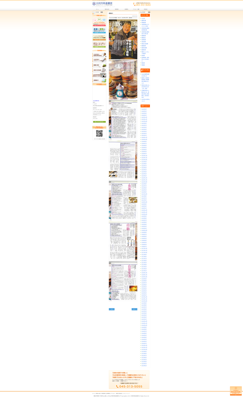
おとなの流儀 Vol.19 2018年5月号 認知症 (121, 17)
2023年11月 (144, 157)
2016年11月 (144, 274)
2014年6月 (144, 333)
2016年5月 (144, 286)
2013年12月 (144, 345)
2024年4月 (144, 149)
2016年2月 (144, 293)
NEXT (134, 309)
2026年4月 (144, 113)
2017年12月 (144, 248)
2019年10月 (144, 214)
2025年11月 (144, 119)
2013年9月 (144, 351)
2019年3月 (144, 226)
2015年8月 (144, 305)
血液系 (143, 55)
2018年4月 (144, 240)
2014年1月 (144, 343)
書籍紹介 (144, 37)
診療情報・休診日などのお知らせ (145, 59)
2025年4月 (144, 129)
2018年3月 (144, 242)
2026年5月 (144, 111)
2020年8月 (144, 204)
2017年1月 (144, 270)
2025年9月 (144, 123)
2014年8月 (144, 329)
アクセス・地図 (114, 393)
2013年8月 (144, 353)
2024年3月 (144, 151)
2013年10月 (144, 349)
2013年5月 (144, 359)
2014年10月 (144, 325)
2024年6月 (144, 145)
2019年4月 (144, 224)
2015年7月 (144, 307)
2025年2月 (144, 133)
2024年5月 (144, 147)
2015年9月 (144, 303)
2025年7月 (144, 125)
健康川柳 (144, 20)
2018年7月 (144, 234)
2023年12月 (144, 155)
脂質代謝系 (144, 47)
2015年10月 (144, 301)
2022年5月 (144, 189)
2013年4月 (144, 361)
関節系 (143, 63)
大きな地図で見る (96, 100)
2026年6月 (144, 109)
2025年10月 (144, 121)
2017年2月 (144, 268)
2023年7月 (144, 165)
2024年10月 (144, 139)
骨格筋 (143, 65)
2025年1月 (144, 135)
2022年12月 (144, 177)
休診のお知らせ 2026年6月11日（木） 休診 (146, 86)
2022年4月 (144, 192)
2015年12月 (144, 296)
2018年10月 (144, 230)
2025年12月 (144, 117)
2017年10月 (144, 252)
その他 (143, 18)
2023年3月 (144, 173)
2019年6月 (144, 222)
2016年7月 (144, 282)
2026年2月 (144, 115)
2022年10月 (144, 181)
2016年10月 (144, 276)
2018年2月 (144, 244)
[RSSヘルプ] (94, 14)
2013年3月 (144, 363)
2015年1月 (144, 319)
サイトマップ (126, 393)
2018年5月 (144, 238)
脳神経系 (144, 49)
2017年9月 (144, 254)
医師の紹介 (98, 393)
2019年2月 (144, 228)
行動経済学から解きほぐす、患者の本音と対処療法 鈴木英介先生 (145, 94)
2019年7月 (144, 220)
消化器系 (144, 41)
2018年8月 (144, 232)
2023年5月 (144, 169)
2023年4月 (144, 171)
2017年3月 (144, 266)
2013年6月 (144, 357)
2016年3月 (144, 290)
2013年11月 (144, 347)
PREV (112, 309)
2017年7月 (144, 258)
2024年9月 (144, 141)
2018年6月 (144, 236)
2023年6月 (144, 167)
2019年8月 (144, 218)
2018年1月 (144, 246)
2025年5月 (144, 127)
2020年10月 (144, 202)
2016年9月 (144, 278)
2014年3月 (144, 339)
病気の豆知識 (145, 43)
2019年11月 (144, 212)
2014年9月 (144, 327)
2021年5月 (144, 200)
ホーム (93, 393)
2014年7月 (144, 331)
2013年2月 (144, 365)
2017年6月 (144, 260)
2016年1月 (144, 295)
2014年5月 (144, 335)
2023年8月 (144, 163)
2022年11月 (144, 179)
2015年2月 (144, 317)
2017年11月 (144, 250)
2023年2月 (144, 175)
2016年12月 (144, 272)
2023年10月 (144, 159)
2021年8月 (144, 196)
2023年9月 (144, 161)
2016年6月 (144, 284)
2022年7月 (144, 185)
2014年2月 (144, 341)
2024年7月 (144, 143)
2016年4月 (144, 288)
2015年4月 (144, 313)
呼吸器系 (144, 22)
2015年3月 (144, 315)
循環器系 (144, 35)
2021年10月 (144, 194)
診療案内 (108, 393)
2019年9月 (144, 216)
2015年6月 (144, 309)
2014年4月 (144, 337)
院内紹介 (121, 393)
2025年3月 (144, 131)
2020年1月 (144, 208)
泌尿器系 (144, 39)
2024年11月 (144, 137)
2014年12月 (144, 321)
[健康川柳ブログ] (99, 67)
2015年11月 (144, 299)
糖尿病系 (144, 45)
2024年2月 (144, 153)
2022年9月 (144, 183)
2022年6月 (144, 187)
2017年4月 (144, 264)
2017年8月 (144, 256)
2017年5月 (144, 262)
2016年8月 (144, 280)
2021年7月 (144, 198)
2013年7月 (144, 355)
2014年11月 (144, 323)
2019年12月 (144, 210)
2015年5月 (144, 311)
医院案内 (104, 393)
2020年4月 (144, 206)
